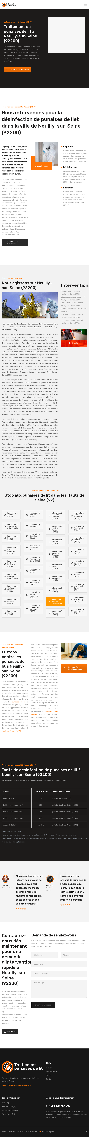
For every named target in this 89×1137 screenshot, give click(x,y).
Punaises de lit (51, 1072)
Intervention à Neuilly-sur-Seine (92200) (57, 601)
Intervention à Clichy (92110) (35, 525)
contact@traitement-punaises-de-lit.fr (16, 1085)
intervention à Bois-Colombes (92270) (12, 550)
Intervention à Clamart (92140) (35, 515)
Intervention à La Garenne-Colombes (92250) (35, 608)
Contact (49, 1079)
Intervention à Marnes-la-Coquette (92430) (57, 554)
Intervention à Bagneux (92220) (12, 538)
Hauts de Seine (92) (9, 1106)
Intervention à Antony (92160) (12, 515)
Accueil (49, 1068)
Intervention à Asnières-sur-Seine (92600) (12, 526)
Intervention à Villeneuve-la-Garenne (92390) (79, 587)
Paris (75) (5, 1103)
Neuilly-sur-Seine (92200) (11, 731)
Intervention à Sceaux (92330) (79, 540)
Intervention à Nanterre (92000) (57, 590)
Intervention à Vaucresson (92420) (79, 611)
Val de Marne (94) (8, 1114)
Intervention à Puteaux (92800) (57, 613)
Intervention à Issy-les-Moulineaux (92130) (35, 595)
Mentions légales (48, 1132)
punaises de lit (18, 702)
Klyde (40, 1132)
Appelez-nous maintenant (19, 69)
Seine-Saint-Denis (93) (10, 1110)
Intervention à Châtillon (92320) (12, 601)
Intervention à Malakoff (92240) (57, 541)
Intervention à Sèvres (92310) (79, 551)
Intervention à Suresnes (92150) (79, 563)
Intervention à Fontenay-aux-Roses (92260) (35, 559)
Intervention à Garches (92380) (35, 571)
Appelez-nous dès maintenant (75, 668)
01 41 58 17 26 (58, 1106)
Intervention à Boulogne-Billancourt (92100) (12, 564)
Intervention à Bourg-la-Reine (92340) (12, 576)
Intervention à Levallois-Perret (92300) (57, 529)
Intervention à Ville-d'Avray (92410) (79, 599)
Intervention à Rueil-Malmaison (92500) (79, 515)
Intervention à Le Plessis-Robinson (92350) (57, 515)
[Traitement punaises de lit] (9, 4)
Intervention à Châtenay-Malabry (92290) (12, 589)
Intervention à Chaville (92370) (12, 613)
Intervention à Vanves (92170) (79, 574)
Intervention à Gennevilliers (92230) (35, 582)
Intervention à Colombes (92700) (35, 536)
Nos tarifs (11, 1032)
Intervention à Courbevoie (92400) (35, 547)
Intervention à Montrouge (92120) (57, 578)
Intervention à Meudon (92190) (57, 566)
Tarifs (48, 1075)
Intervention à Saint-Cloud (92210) (79, 528)
